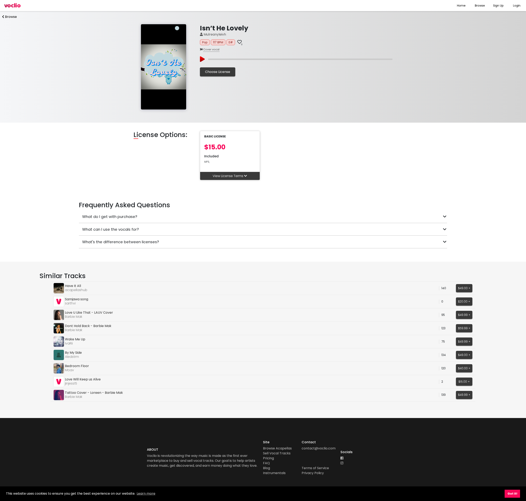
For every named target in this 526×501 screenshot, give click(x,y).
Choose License (217, 71)
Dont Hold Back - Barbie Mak (88, 326)
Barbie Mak (73, 316)
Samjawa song (76, 299)
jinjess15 (71, 383)
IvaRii (69, 343)
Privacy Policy (313, 473)
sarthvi (70, 303)
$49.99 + (464, 315)
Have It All (73, 285)
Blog (266, 468)
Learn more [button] (146, 493)
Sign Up (498, 5)
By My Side (73, 352)
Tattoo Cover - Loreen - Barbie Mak (94, 392)
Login (516, 5)
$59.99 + (464, 328)
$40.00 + (464, 368)
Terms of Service (315, 468)
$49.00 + (464, 288)
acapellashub (76, 290)
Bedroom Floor (77, 366)
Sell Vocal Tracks (277, 453)
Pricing (268, 458)
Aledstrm (72, 356)
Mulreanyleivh (214, 34)
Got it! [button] (512, 494)
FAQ (266, 463)
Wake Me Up (75, 339)
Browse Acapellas (277, 448)
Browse (480, 5)
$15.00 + (464, 382)
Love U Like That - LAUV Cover (89, 312)
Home (461, 5)
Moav (69, 370)
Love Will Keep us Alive (83, 379)
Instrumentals (274, 473)
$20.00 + (464, 301)
